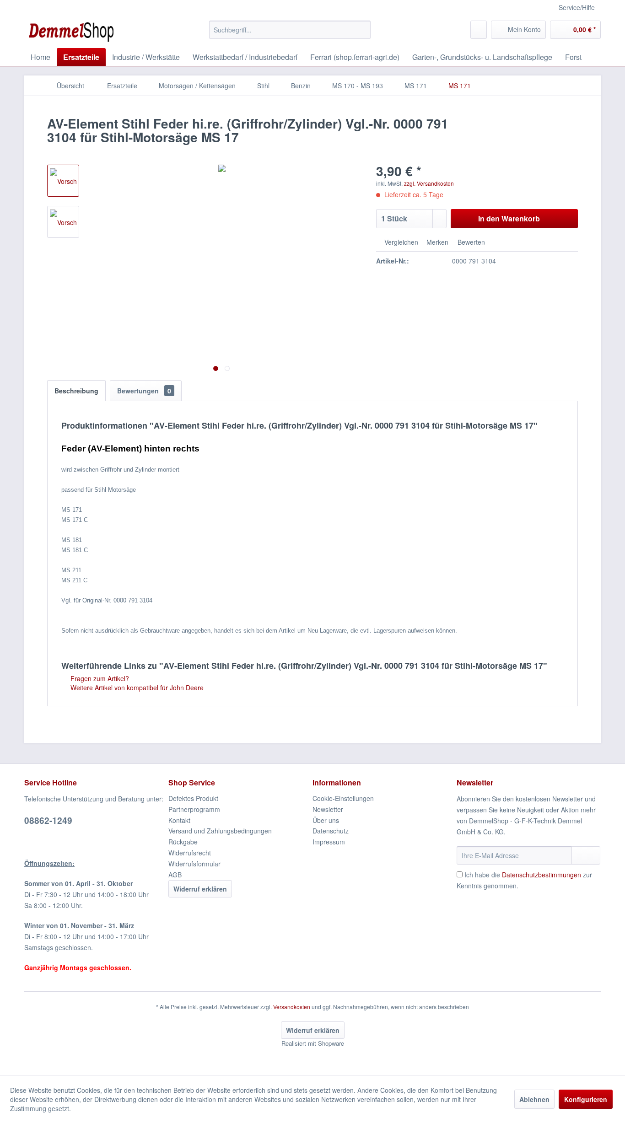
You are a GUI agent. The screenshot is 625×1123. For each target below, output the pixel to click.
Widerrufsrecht (189, 852)
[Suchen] (362, 30)
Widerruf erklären (200, 888)
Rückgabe (183, 841)
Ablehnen (534, 1099)
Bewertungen (144, 390)
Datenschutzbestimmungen (541, 874)
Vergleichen (400, 242)
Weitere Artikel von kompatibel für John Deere (136, 687)
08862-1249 (48, 820)
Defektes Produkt (193, 798)
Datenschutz (330, 830)
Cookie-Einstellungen (343, 798)
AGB (175, 874)
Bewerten (470, 242)
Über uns (325, 820)
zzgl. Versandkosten (429, 183)
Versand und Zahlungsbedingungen (220, 830)
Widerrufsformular (194, 863)
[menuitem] (290, 30)
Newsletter (327, 809)
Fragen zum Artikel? (99, 678)
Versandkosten (291, 1006)
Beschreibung (76, 390)
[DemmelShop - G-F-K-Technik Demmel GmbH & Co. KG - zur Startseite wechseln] (71, 32)
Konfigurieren (585, 1099)
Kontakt (179, 820)
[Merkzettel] (478, 30)
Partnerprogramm (194, 809)
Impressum (328, 841)
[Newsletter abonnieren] (585, 855)
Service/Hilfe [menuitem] (577, 7)
